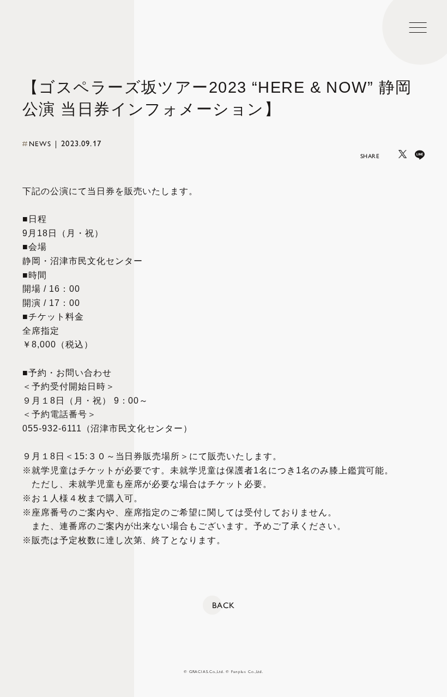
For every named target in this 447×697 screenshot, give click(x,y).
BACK (223, 605)
